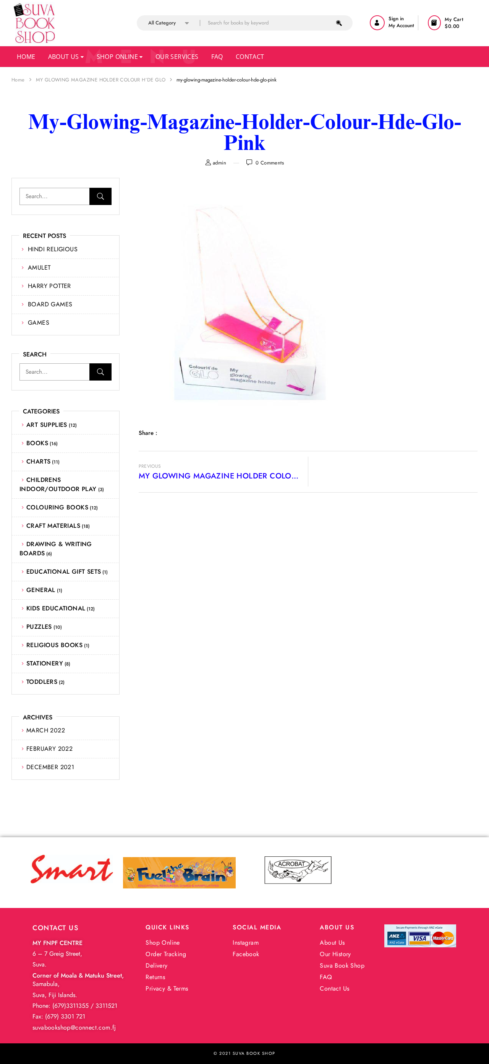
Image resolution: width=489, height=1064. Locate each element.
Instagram (246, 942)
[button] (453, 22)
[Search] (100, 196)
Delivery (156, 965)
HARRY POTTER (49, 285)
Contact (250, 56)
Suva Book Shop (342, 965)
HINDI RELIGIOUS (53, 249)
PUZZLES (39, 626)
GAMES (38, 322)
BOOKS (37, 443)
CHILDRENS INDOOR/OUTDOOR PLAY (58, 484)
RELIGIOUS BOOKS (54, 645)
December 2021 (50, 767)
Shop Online (118, 56)
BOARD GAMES (50, 304)
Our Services (177, 56)
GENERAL (40, 590)
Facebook (246, 954)
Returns (155, 977)
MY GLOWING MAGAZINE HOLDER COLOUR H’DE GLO (101, 79)
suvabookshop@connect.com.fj (74, 1027)
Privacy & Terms (167, 988)
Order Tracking (166, 954)
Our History (335, 954)
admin (219, 162)
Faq (217, 56)
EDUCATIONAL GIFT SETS (63, 571)
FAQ (326, 977)
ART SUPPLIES (46, 424)
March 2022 (45, 730)
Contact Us (334, 988)
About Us (64, 56)
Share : (148, 433)
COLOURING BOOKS (57, 507)
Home (26, 56)
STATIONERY (44, 663)
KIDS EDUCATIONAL (55, 608)
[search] (339, 23)
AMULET (39, 267)
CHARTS (38, 461)
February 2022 (49, 748)
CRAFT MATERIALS (53, 525)
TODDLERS (41, 681)
